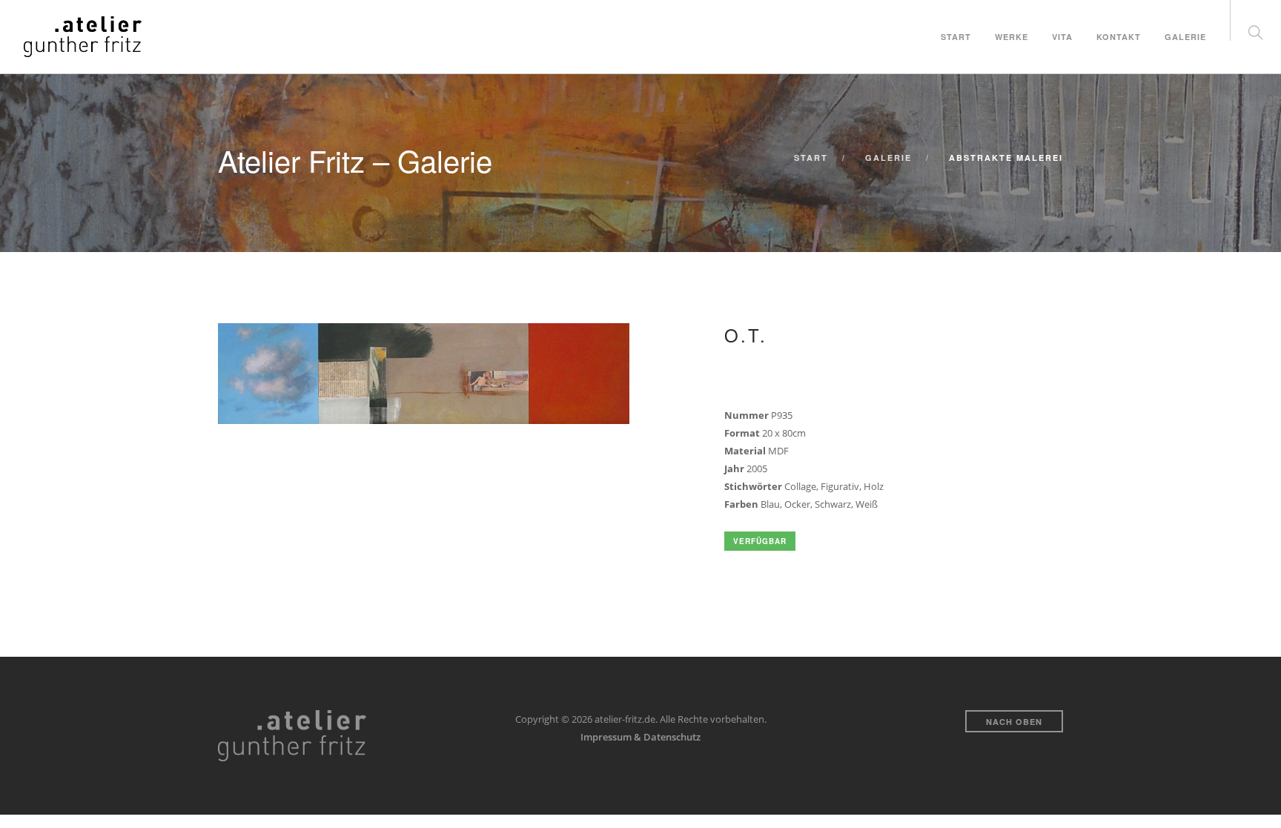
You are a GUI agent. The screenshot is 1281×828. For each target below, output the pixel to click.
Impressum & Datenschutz (640, 736)
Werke (1011, 36)
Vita (1062, 36)
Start (956, 36)
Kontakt (1118, 36)
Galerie (1185, 36)
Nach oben (1014, 721)
